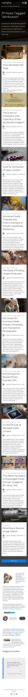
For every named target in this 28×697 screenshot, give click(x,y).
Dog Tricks (6, 164)
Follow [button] (22, 618)
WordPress (15, 630)
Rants (20, 110)
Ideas (12, 164)
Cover (18, 689)
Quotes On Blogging (15, 609)
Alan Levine (15, 632)
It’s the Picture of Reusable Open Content (12, 428)
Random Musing (17, 62)
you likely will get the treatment (12, 596)
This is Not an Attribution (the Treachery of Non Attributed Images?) (13, 117)
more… (18, 582)
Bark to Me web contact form (14, 588)
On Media (6, 110)
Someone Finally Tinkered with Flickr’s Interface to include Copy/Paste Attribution (13, 223)
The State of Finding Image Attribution (13, 272)
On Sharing (14, 110)
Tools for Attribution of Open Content (13, 168)
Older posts (14, 561)
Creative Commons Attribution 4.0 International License (12, 646)
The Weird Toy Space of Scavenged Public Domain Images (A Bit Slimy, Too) (14, 480)
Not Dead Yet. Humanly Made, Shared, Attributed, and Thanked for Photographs (13, 324)
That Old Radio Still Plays (13, 67)
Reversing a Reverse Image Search (13, 530)
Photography (7, 62)
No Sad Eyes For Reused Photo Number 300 (11, 377)
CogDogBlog (6, 2)
